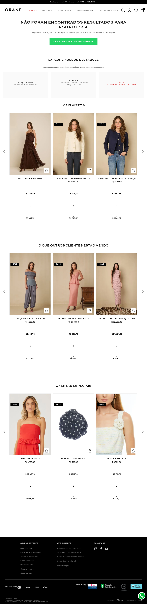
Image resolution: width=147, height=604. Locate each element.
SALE (32, 10)
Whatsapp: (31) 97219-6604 (69, 552)
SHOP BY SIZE (108, 10)
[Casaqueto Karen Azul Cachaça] (116, 144)
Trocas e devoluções (29, 556)
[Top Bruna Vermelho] (30, 424)
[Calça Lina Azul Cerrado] (30, 284)
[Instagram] (96, 549)
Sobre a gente (26, 548)
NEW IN (46, 10)
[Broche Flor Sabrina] (73, 424)
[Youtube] (106, 549)
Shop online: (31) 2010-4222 (69, 548)
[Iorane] (12, 11)
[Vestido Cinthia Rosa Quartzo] (116, 284)
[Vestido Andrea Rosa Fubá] (73, 284)
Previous (4, 151)
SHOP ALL (63, 10)
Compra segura (26, 569)
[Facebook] (101, 549)
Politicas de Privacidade (30, 552)
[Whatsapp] (142, 596)
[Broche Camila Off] (116, 424)
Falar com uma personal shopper (73, 41)
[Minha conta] (129, 10)
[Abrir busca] (123, 10)
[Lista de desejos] (136, 10)
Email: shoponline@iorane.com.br (71, 556)
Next (142, 151)
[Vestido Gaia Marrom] (30, 144)
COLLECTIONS (85, 10)
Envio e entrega (27, 561)
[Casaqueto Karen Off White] (73, 144)
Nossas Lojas (63, 566)
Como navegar (26, 573)
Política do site (26, 565)
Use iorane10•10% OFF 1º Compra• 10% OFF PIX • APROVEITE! (72, 2)
